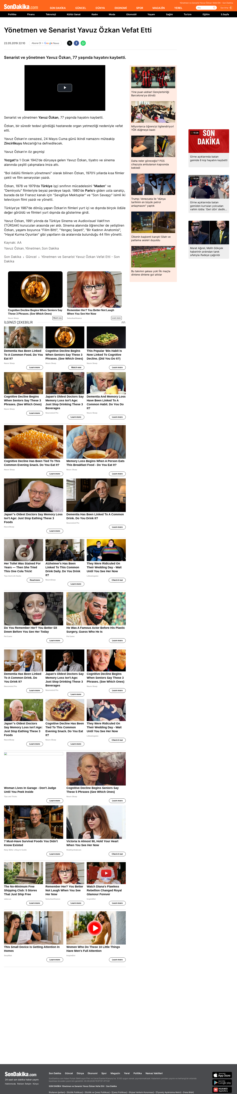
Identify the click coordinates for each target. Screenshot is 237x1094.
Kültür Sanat (73, 14)
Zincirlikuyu (13, 143)
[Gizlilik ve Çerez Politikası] (97, 1092)
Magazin (115, 1073)
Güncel (69, 1073)
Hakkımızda (10, 1084)
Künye (36, 1084)
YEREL (178, 8)
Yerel (127, 1073)
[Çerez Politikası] (119, 1092)
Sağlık (169, 14)
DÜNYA (100, 8)
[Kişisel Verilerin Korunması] (141, 1092)
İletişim (28, 1084)
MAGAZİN (159, 8)
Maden (99, 186)
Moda (112, 14)
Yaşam (151, 14)
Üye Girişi (224, 8)
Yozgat (9, 160)
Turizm (188, 14)
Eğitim (206, 14)
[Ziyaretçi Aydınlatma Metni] (168, 1092)
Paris (89, 190)
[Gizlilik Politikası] (75, 1092)
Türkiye (46, 186)
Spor (104, 1073)
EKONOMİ (121, 8)
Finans (31, 14)
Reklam (20, 1084)
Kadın (95, 14)
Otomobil (131, 14)
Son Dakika (55, 1073)
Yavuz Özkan (48, 117)
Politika (12, 14)
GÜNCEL (80, 8)
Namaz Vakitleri (154, 1073)
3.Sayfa (225, 14)
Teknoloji (51, 14)
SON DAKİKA (58, 8)
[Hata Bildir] (188, 1092)
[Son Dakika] (21, 7)
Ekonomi (93, 1073)
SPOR (139, 8)
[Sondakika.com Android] (222, 1082)
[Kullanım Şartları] (57, 1092)
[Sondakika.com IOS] (222, 1075)
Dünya (80, 1073)
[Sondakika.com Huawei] (222, 1090)
